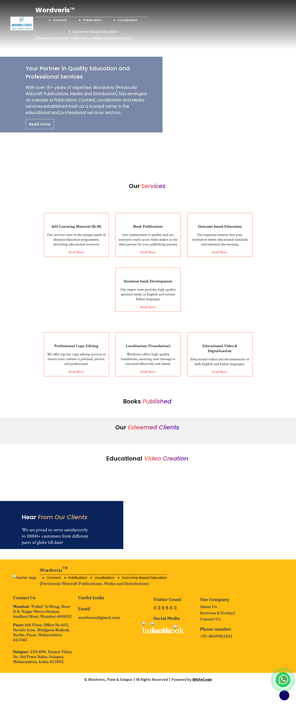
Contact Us (210, 619)
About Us (208, 606)
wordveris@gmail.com (99, 617)
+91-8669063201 (216, 636)
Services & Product (217, 612)
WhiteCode (202, 679)
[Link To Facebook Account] (167, 629)
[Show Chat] (283, 680)
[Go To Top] (284, 695)
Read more (39, 124)
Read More (76, 252)
